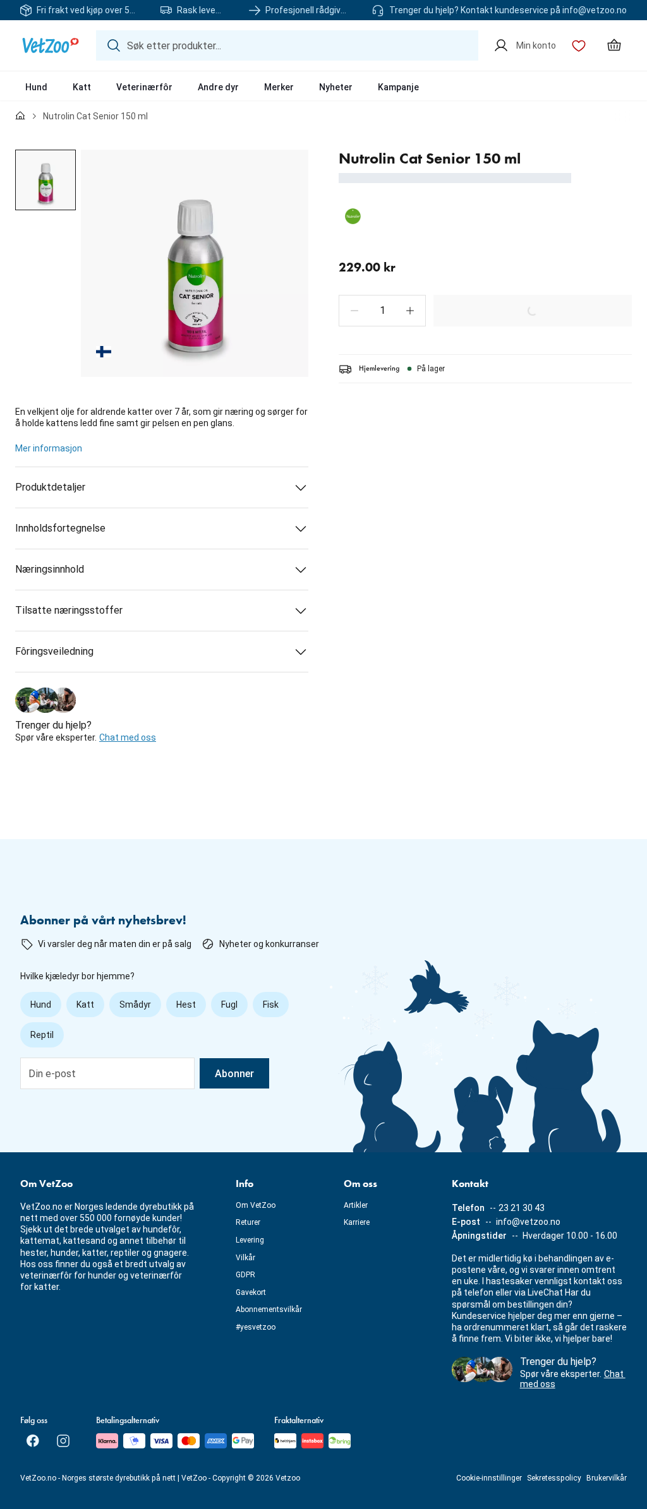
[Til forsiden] (20, 116)
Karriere (357, 1222)
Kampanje (398, 87)
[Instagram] (63, 1440)
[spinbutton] (382, 310)
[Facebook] (32, 1440)
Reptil (42, 1035)
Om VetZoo (255, 1205)
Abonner (234, 1074)
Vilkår (245, 1257)
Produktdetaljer (50, 487)
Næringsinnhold (49, 569)
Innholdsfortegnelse (60, 528)
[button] (354, 310)
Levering (250, 1240)
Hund (36, 87)
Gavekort (251, 1292)
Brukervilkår (606, 1478)
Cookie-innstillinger (489, 1478)
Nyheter (336, 87)
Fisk (271, 1004)
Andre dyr (218, 87)
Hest (186, 1004)
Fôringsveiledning (54, 651)
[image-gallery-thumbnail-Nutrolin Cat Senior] (45, 180)
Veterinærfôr (144, 87)
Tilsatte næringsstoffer (69, 610)
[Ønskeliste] (578, 45)
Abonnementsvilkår (269, 1309)
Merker (279, 87)
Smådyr (135, 1004)
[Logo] (50, 45)
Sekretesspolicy (554, 1478)
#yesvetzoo (255, 1327)
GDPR (245, 1274)
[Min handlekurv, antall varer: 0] (614, 45)
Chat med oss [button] (127, 737)
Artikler (356, 1205)
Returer (248, 1222)
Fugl (229, 1004)
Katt (82, 87)
